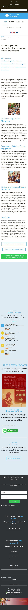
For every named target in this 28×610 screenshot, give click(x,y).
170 (2, 345)
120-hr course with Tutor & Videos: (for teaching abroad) (10, 352)
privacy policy (14, 505)
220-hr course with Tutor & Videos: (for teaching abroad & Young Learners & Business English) (11, 339)
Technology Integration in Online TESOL (14, 249)
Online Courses (14, 312)
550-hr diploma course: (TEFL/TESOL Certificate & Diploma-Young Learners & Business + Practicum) (14, 327)
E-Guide (14, 557)
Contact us (18, 27)
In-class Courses (14, 584)
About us (14, 568)
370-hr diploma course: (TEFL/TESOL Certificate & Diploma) (13, 333)
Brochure (14, 551)
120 (2, 351)
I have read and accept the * (10, 505)
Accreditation (10, 27)
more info (13, 321)
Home (5, 21)
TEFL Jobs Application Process (7, 577)
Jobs (23, 21)
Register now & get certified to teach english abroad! (14, 256)
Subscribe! (14, 501)
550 (2, 325)
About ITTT (11, 21)
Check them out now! (14, 528)
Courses (18, 21)
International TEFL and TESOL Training (15, 15)
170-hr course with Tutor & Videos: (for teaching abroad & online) (10, 346)
